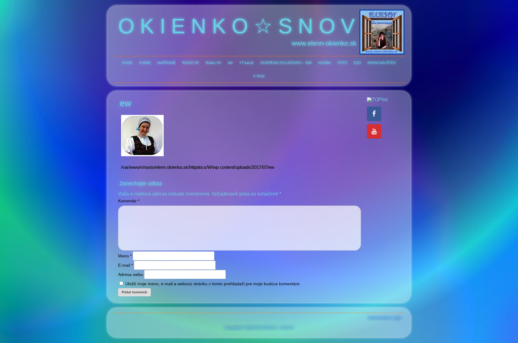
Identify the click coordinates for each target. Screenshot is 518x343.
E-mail (125, 265)
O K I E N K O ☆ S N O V (236, 26)
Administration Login (384, 318)
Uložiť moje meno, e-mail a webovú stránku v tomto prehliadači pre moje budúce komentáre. (213, 283)
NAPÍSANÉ (166, 63)
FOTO (342, 63)
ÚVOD (127, 63)
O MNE (145, 63)
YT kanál (246, 63)
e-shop (259, 76)
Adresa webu (130, 274)
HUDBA (324, 63)
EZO (357, 63)
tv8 (230, 63)
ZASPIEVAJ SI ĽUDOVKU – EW (285, 63)
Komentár (128, 200)
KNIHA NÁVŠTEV (382, 63)
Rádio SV (213, 63)
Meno (125, 256)
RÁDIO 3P (190, 63)
